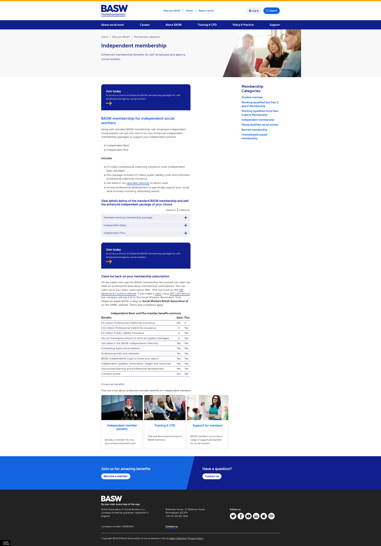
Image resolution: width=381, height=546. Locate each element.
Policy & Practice (243, 24)
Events (189, 10)
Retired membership (254, 129)
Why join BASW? (121, 37)
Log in (255, 10)
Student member (252, 97)
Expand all (170, 210)
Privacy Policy (195, 538)
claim (158, 293)
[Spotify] (271, 516)
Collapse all (184, 210)
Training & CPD (207, 24)
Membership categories (147, 37)
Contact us (212, 476)
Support (275, 24)
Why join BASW (171, 10)
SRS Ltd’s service (180, 293)
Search (273, 10)
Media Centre (206, 10)
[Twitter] (233, 516)
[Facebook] (241, 516)
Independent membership (258, 119)
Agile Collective (177, 538)
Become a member (116, 476)
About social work (112, 24)
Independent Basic (115, 225)
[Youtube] (248, 516)
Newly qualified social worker (260, 124)
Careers (145, 24)
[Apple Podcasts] (263, 516)
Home (104, 37)
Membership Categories (252, 88)
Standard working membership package (128, 217)
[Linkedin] (256, 516)
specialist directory (138, 183)
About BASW (174, 24)
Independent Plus (114, 233)
